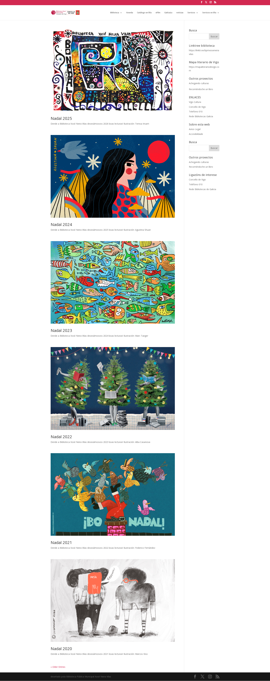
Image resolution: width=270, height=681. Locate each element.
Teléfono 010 (195, 184)
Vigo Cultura (195, 101)
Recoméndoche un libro (201, 89)
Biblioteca (114, 13)
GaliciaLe (168, 13)
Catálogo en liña (144, 13)
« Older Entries (58, 666)
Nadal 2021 (61, 542)
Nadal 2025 (61, 118)
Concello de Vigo (197, 106)
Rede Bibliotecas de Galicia (202, 189)
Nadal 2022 (61, 436)
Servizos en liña (209, 13)
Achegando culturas (199, 83)
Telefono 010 (195, 111)
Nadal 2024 (61, 224)
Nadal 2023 (61, 330)
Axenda (129, 13)
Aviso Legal (194, 129)
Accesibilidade (196, 133)
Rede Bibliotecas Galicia (201, 116)
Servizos (191, 13)
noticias (179, 13)
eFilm (158, 13)
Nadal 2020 (61, 648)
